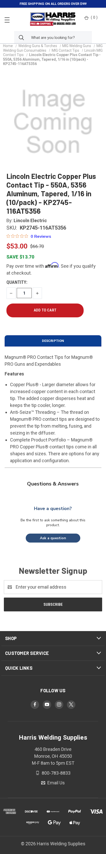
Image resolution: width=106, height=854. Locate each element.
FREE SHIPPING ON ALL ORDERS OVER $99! (53, 4)
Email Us (55, 782)
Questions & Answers (53, 483)
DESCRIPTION (53, 341)
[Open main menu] (7, 19)
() (94, 17)
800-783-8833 (55, 772)
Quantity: (16, 282)
